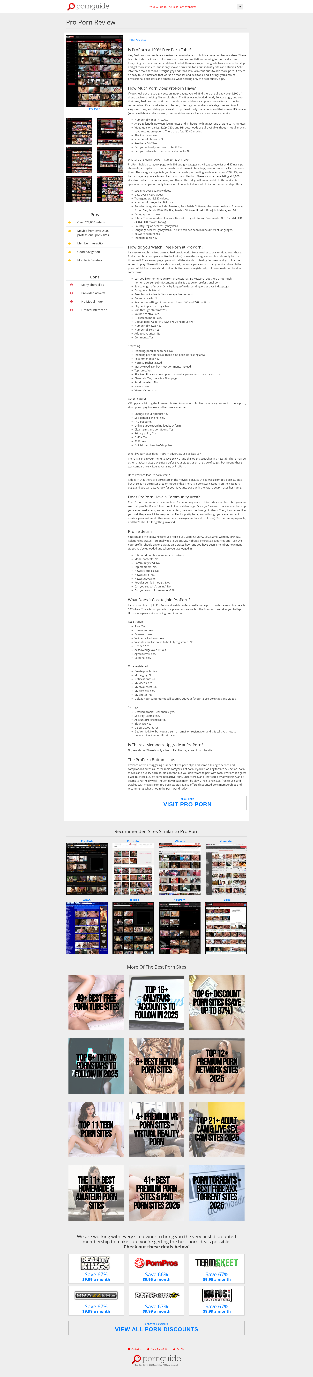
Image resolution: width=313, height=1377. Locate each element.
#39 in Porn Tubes (137, 40)
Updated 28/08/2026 (156, 1327)
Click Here (187, 802)
